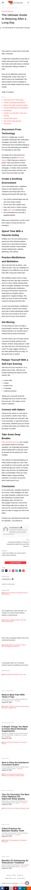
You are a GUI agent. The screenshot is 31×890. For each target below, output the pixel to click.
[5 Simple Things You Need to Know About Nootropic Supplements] (15, 713)
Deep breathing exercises (10, 442)
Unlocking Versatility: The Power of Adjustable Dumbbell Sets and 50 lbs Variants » (18, 544)
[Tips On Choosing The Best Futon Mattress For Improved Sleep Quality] (15, 781)
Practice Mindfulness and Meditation (15, 108)
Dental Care (5, 824)
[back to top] (27, 883)
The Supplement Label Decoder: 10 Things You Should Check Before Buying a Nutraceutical (14, 613)
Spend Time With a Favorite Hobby (15, 105)
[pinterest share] (13, 571)
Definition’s (5, 758)
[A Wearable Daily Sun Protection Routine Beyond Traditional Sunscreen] (15, 652)
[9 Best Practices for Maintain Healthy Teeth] (15, 815)
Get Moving (7, 110)
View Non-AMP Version (24, 883)
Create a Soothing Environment (14, 102)
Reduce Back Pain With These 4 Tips (13, 696)
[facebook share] (3, 571)
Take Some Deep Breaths (12, 121)
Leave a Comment (15, 562)
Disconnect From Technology (13, 100)
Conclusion (7, 124)
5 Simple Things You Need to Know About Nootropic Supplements (15, 728)
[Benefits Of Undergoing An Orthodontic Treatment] (15, 847)
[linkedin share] (17, 571)
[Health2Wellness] (15, 2)
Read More (17, 701)
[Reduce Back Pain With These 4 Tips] (15, 681)
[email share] (10, 571)
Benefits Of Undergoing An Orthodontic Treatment (15, 861)
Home (3, 7)
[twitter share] (6, 570)
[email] (11, 888)
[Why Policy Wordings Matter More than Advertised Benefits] (15, 627)
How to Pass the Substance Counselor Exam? (15, 763)
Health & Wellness (12, 7)
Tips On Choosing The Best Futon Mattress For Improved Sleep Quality (15, 796)
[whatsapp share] (20, 571)
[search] (28, 3)
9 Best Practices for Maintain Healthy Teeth (13, 829)
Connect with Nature (10, 118)
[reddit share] (23, 571)
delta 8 (10, 210)
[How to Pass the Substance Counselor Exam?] (15, 749)
